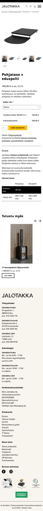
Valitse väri (8, 102)
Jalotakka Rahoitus (10, 455)
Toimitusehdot (8, 460)
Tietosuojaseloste (17, 505)
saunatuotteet (17, 141)
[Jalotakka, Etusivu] (11, 6)
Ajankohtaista (8, 430)
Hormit (5, 422)
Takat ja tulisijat (8, 419)
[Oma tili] (30, 6)
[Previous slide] (35, 221)
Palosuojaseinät (15, 12)
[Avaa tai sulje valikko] (39, 6)
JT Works (5, 433)
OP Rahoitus (7, 458)
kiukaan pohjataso (28, 138)
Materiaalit (6, 449)
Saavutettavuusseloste (33, 505)
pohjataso (6, 141)
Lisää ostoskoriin (18, 128)
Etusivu (4, 12)
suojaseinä (28, 141)
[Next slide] (40, 221)
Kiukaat (5, 427)
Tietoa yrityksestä (9, 446)
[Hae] (26, 6)
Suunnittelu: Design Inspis (22, 508)
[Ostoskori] (35, 6)
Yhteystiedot (7, 436)
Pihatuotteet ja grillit (10, 425)
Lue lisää (8, 276)
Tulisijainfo (6, 452)
